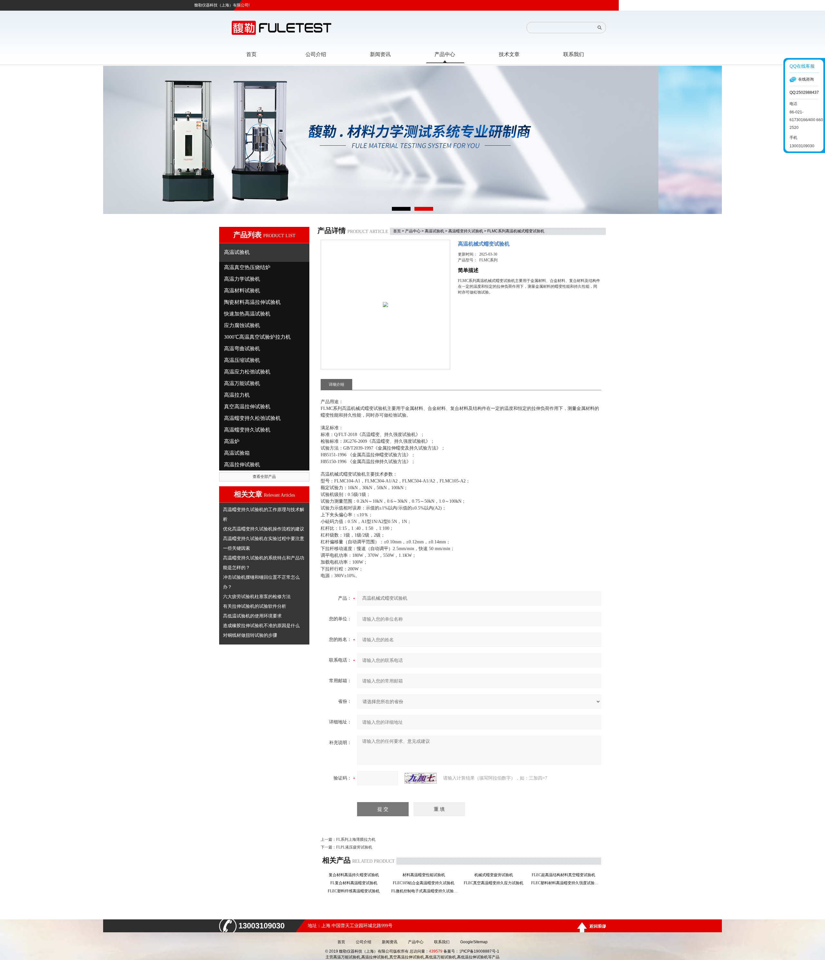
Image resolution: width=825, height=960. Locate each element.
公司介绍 (363, 942)
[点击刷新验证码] (420, 778)
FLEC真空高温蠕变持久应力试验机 (495, 883)
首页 (397, 231)
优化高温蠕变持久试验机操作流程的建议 (263, 528)
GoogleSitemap (474, 942)
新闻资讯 (389, 942)
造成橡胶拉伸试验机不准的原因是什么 (261, 625)
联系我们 (442, 942)
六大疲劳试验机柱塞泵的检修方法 (257, 596)
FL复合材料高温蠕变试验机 (355, 883)
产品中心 (413, 231)
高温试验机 (434, 231)
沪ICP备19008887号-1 (479, 951)
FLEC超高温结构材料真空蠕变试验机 (565, 875)
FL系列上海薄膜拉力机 (355, 839)
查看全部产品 (264, 476)
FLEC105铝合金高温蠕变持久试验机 (425, 883)
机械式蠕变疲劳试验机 (495, 875)
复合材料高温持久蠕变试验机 (356, 875)
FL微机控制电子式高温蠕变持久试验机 (425, 891)
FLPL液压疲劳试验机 (354, 847)
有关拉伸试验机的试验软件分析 (254, 606)
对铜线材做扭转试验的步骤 (250, 635)
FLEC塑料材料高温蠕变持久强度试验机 (565, 883)
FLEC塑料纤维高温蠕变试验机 (355, 891)
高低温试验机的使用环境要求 (252, 615)
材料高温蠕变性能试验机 (426, 875)
